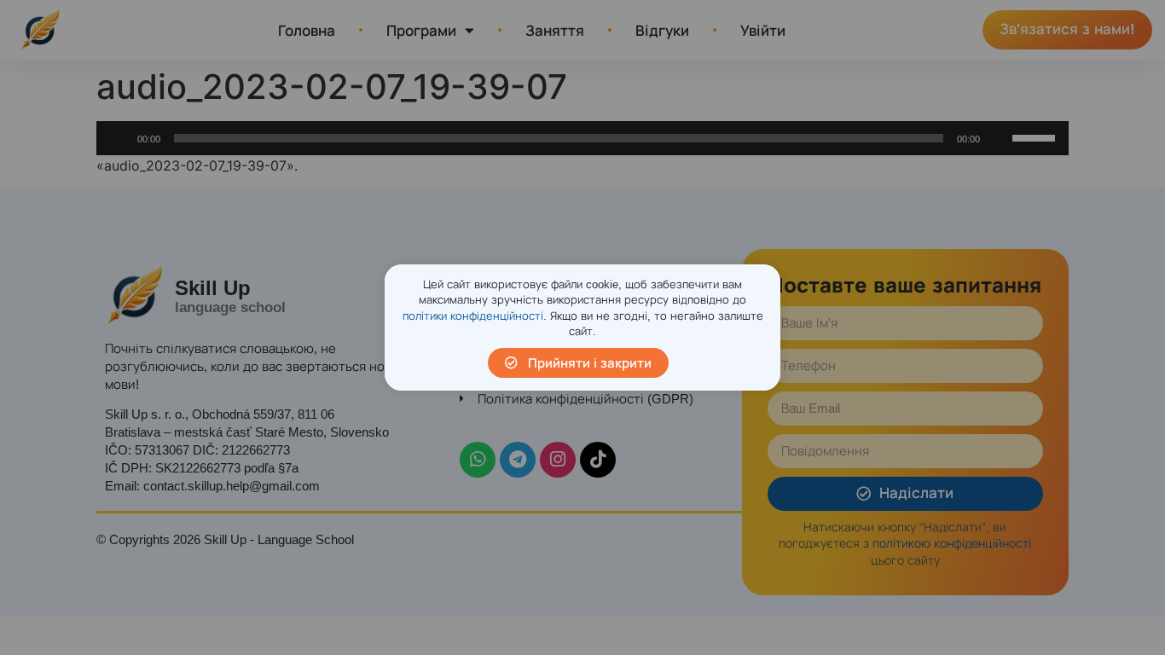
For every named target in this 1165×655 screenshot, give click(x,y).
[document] (582, 327)
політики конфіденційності (473, 316)
